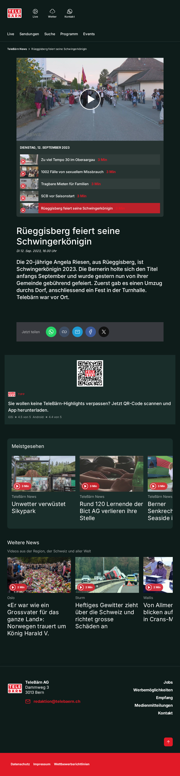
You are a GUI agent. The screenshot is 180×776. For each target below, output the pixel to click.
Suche (49, 34)
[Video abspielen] (90, 99)
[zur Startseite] (14, 13)
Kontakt (165, 713)
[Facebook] (90, 332)
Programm (69, 34)
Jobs (168, 682)
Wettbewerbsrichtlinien (72, 764)
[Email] (77, 332)
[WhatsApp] (51, 332)
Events (89, 34)
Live (10, 34)
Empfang (164, 697)
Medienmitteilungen (154, 705)
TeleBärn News (17, 49)
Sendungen (29, 34)
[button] (64, 332)
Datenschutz (20, 764)
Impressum (41, 764)
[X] (104, 332)
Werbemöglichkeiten (153, 690)
